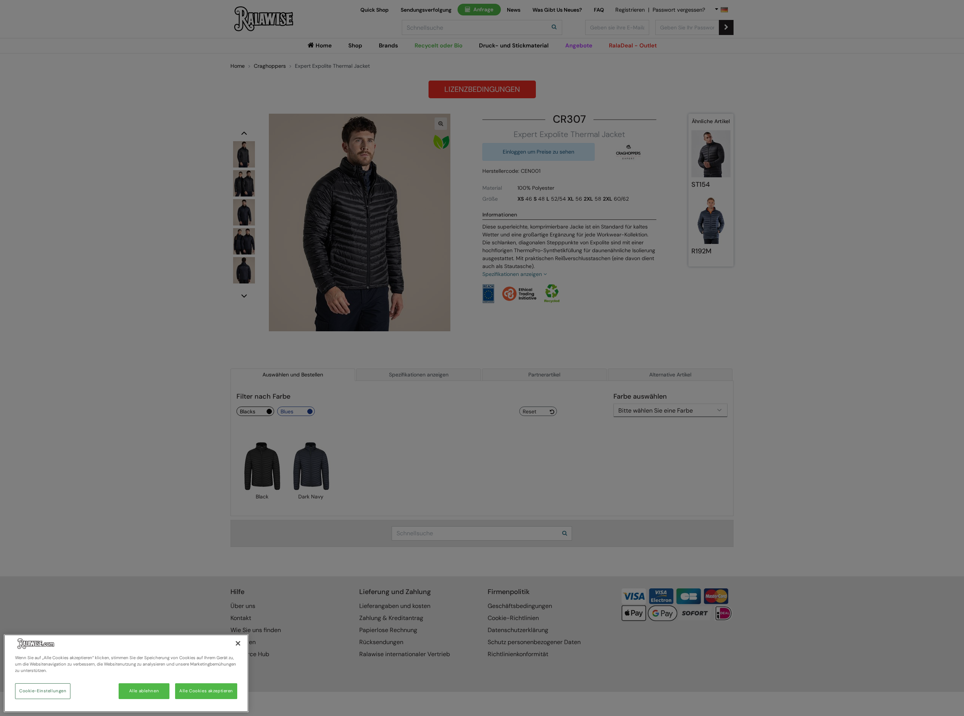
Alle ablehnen (144, 691)
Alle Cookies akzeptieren (206, 691)
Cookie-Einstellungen (42, 691)
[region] (126, 673)
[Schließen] (238, 643)
